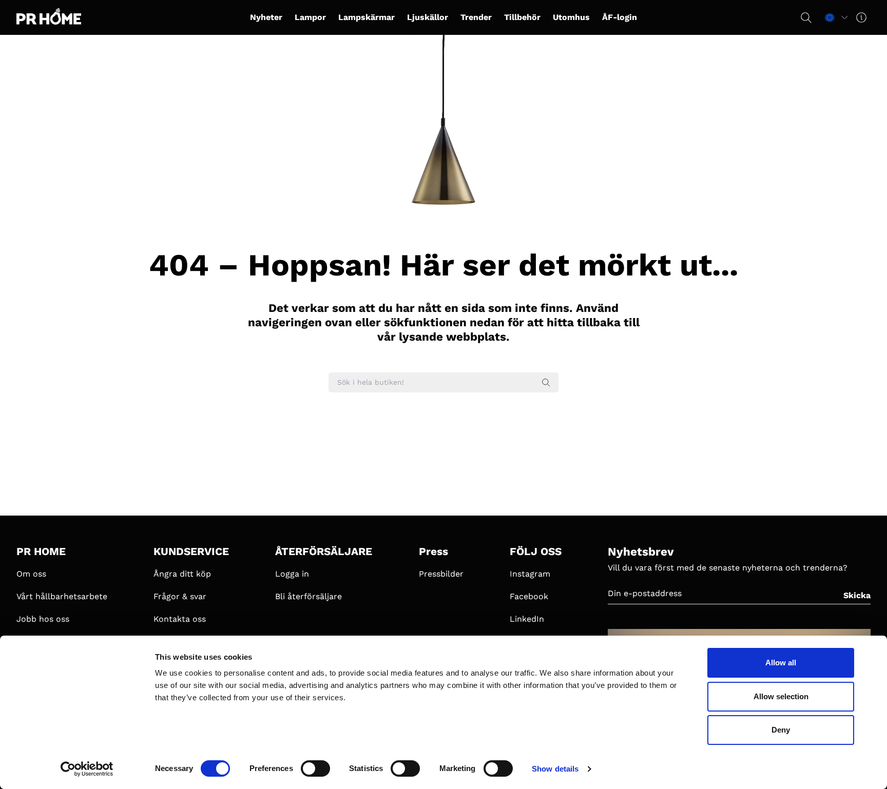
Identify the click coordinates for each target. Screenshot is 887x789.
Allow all (780, 662)
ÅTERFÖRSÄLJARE (323, 551)
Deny (781, 729)
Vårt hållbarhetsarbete (61, 596)
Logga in (292, 574)
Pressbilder (441, 574)
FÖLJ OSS (536, 551)
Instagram (530, 574)
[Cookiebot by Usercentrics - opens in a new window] (87, 769)
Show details (555, 768)
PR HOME (41, 551)
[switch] (315, 768)
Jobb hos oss (42, 619)
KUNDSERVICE (191, 551)
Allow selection (781, 696)
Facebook (529, 596)
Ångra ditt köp (182, 574)
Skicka (857, 595)
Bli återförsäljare (308, 596)
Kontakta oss (179, 619)
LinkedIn (527, 619)
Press (433, 551)
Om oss (31, 574)
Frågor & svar (179, 596)
